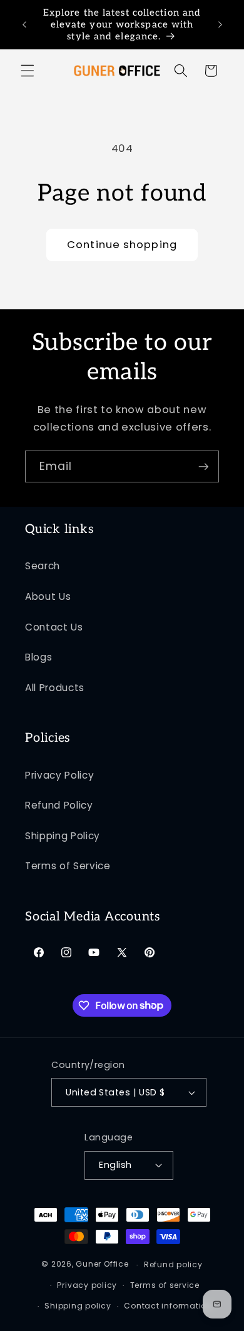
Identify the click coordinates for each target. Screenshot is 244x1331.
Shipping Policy (62, 835)
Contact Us (54, 627)
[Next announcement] (220, 24)
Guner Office (102, 1264)
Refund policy (173, 1264)
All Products (54, 687)
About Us (48, 596)
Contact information (168, 1305)
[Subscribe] (203, 467)
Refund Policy (59, 805)
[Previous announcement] (24, 24)
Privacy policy (87, 1285)
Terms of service (165, 1285)
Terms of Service (68, 865)
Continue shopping (122, 244)
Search (42, 565)
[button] (28, 71)
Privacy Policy (59, 775)
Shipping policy (77, 1305)
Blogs (38, 657)
